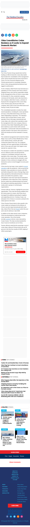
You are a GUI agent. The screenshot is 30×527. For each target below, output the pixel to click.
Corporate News (21, 501)
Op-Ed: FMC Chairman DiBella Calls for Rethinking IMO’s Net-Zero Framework (12, 395)
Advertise (15, 473)
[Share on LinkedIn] (9, 35)
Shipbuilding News (22, 486)
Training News (21, 495)
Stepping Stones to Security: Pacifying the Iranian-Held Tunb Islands (13, 384)
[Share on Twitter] (6, 35)
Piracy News (20, 484)
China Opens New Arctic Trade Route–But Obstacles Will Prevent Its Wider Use (13, 392)
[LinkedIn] (11, 516)
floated (18, 209)
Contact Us (15, 476)
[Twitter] (14, 516)
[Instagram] (21, 516)
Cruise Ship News (21, 489)
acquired (8, 219)
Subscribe (15, 505)
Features (4, 486)
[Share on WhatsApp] (16, 35)
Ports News (20, 491)
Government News (22, 497)
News (3, 484)
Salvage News (21, 493)
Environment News (22, 499)
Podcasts (5, 489)
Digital (10, 456)
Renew (22, 456)
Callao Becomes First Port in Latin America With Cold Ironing (21, 422)
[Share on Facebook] (2, 35)
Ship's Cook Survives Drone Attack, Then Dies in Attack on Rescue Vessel (22, 439)
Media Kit (24, 19)
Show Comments (15, 462)
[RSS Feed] (18, 516)
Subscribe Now (20, 252)
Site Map (15, 479)
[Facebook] (7, 516)
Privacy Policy (15, 478)
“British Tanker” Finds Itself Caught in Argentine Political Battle (7, 420)
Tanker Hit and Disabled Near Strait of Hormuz (15, 363)
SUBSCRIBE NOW (24, 12)
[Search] (4, 12)
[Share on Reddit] (13, 35)
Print (6, 456)
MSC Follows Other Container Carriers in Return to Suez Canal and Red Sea (7, 441)
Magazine (5, 491)
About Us (15, 471)
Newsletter (16, 456)
